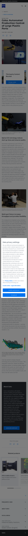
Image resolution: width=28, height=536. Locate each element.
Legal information (16, 285)
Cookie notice (6, 285)
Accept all (14, 295)
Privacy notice (8, 280)
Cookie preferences (14, 290)
